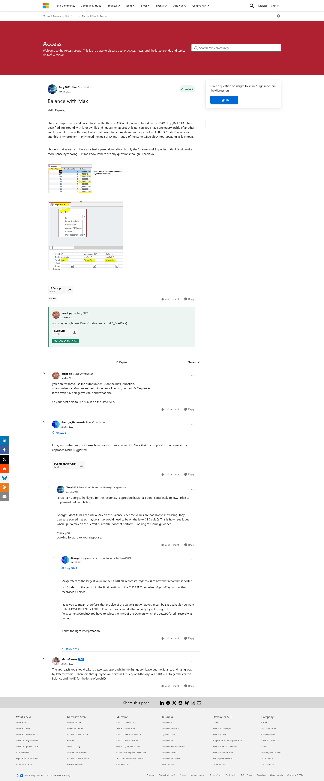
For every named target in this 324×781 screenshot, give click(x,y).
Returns (70, 740)
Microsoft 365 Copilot (172, 758)
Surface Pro (21, 722)
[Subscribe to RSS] (193, 702)
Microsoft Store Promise (78, 758)
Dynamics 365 (168, 734)
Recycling (261, 775)
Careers (264, 722)
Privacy (183, 775)
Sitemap (150, 775)
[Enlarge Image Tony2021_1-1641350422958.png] (85, 235)
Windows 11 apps (24, 764)
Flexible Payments (75, 764)
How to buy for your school (128, 746)
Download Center (75, 728)
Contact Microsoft (167, 775)
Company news (268, 734)
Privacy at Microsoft (270, 740)
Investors (265, 746)
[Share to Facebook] (168, 702)
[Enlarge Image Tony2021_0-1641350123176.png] (85, 178)
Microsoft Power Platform (173, 746)
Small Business (169, 764)
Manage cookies (197, 775)
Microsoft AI (167, 722)
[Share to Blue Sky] (187, 702)
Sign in (224, 100)
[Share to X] (174, 702)
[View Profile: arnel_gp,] (56, 315)
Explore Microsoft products (28, 758)
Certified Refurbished (76, 752)
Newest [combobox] (194, 362)
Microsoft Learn (220, 734)
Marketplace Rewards (223, 758)
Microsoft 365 (89, 15)
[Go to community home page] (46, 5)
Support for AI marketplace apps (227, 740)
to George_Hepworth (113, 487)
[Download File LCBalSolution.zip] (81, 465)
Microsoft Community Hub (56, 15)
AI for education (123, 764)
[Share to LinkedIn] (162, 702)
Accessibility (267, 758)
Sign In (275, 5)
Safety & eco (246, 775)
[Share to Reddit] (180, 702)
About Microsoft (268, 728)
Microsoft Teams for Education (129, 734)
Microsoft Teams (169, 752)
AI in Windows (22, 752)
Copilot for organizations (27, 740)
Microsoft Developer (222, 728)
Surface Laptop (23, 728)
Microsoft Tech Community (225, 746)
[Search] (252, 5)
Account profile (74, 722)
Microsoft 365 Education (127, 740)
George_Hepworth (73, 422)
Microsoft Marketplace (223, 752)
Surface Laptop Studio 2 (27, 734)
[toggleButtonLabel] (278, 16)
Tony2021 (65, 87)
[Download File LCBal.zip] (69, 290)
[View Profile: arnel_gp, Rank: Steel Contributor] (56, 375)
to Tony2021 (81, 313)
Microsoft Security (170, 728)
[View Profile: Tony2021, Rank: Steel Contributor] (52, 89)
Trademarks (231, 775)
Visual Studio (219, 764)
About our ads (276, 775)
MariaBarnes (69, 659)
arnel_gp (67, 313)
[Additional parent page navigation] (76, 16)
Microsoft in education (126, 722)
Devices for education (125, 728)
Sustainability (267, 764)
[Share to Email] (199, 702)
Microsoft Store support (78, 734)
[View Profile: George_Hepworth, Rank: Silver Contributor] (56, 424)
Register (262, 5)
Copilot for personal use (27, 746)
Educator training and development (132, 752)
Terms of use (215, 775)
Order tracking (73, 746)
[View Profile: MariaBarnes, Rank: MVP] (56, 661)
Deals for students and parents (130, 758)
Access (103, 15)
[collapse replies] (44, 373)
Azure (215, 722)
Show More (72, 648)
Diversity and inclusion (271, 752)
